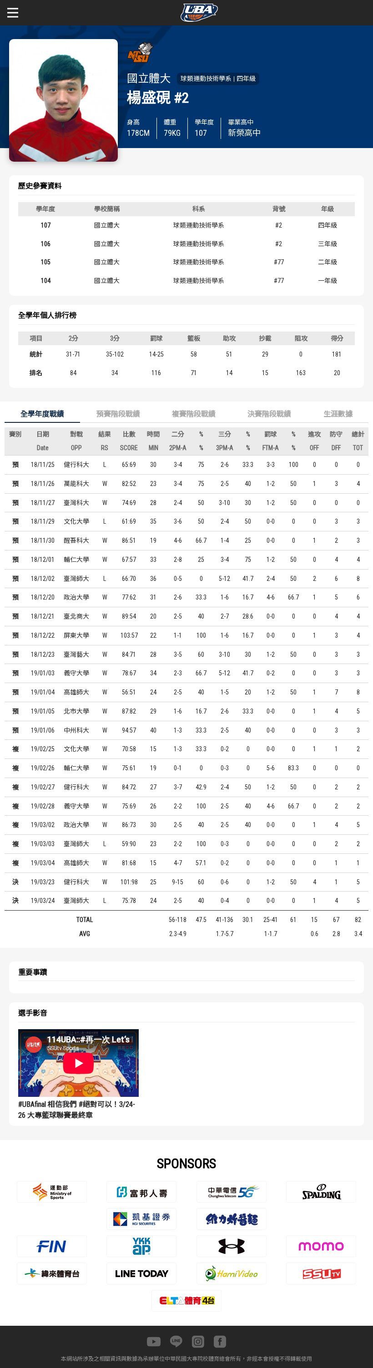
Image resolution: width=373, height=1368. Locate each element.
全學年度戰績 (42, 414)
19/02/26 (43, 768)
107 (45, 225)
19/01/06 (43, 730)
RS (104, 447)
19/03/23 (43, 882)
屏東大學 (76, 635)
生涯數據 (338, 414)
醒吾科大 (76, 540)
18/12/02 (43, 578)
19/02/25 (43, 749)
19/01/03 (43, 673)
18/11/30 (43, 540)
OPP (76, 447)
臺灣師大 (76, 578)
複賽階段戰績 (194, 414)
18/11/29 (43, 521)
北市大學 (76, 711)
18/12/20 (43, 597)
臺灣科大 (76, 502)
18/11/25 (43, 464)
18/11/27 (43, 502)
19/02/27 (43, 787)
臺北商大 (76, 616)
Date (43, 447)
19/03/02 (43, 824)
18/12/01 (43, 559)
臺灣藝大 (76, 654)
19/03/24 (43, 900)
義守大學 (76, 673)
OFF (314, 447)
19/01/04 (43, 692)
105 (45, 262)
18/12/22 (43, 635)
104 (45, 280)
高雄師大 (76, 692)
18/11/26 (43, 483)
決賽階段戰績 (269, 414)
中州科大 (76, 730)
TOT (358, 447)
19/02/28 (43, 806)
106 (45, 244)
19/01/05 (43, 711)
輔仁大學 (76, 559)
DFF (336, 447)
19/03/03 (43, 844)
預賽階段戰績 (118, 414)
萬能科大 (76, 483)
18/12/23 (43, 654)
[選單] (12, 12)
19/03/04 (43, 863)
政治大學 (76, 597)
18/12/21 (43, 616)
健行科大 (76, 464)
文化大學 (76, 521)
